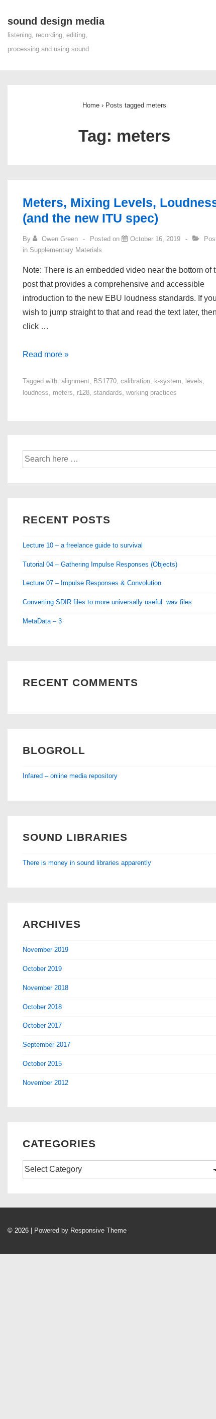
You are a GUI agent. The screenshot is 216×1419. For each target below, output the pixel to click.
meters (63, 392)
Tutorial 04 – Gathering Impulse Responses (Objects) (100, 564)
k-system (167, 381)
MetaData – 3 (42, 621)
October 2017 (42, 1025)
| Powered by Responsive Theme (79, 1230)
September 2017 (46, 1044)
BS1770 (105, 381)
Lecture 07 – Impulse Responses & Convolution (92, 583)
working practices (151, 392)
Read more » (46, 354)
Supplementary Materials (66, 250)
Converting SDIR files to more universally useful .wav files (107, 602)
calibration (135, 381)
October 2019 (42, 968)
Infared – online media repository (70, 776)
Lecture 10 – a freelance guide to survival (83, 545)
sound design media (56, 21)
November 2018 (45, 988)
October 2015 (42, 1063)
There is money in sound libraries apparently (87, 862)
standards (107, 392)
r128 (83, 392)
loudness (36, 392)
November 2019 (45, 949)
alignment (75, 381)
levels (193, 381)
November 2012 (45, 1082)
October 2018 (42, 1007)
